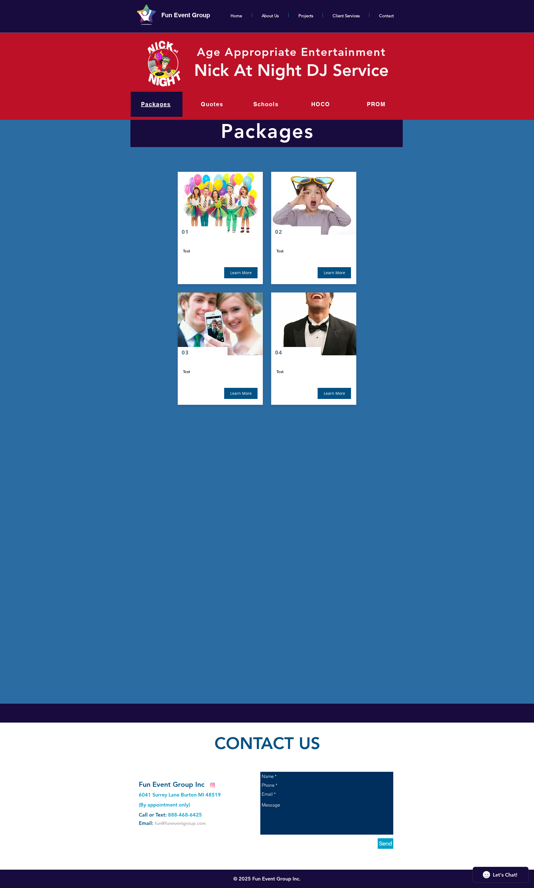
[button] (241, 272)
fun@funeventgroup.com (180, 823)
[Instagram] (212, 785)
